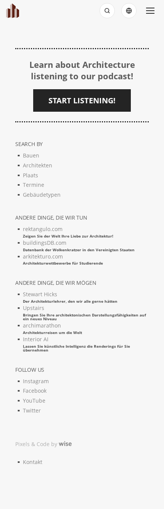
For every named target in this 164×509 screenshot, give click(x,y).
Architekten (37, 165)
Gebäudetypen (42, 194)
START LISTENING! (82, 100)
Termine (33, 184)
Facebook (35, 390)
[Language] (129, 10)
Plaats (30, 175)
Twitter (32, 410)
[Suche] (107, 10)
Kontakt (32, 462)
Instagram (36, 381)
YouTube (34, 400)
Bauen (31, 155)
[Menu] (150, 10)
